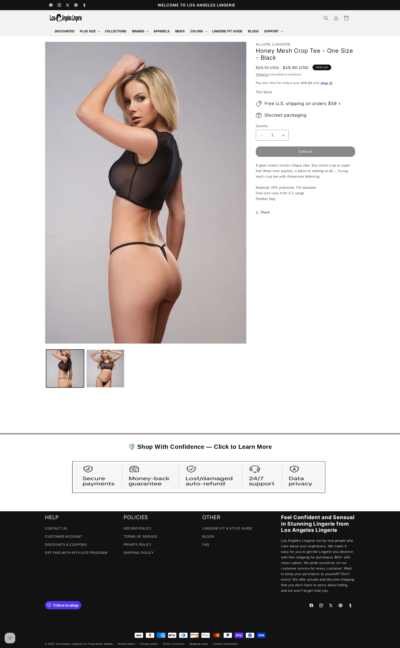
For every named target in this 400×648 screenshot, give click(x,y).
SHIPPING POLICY (139, 553)
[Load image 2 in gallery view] (105, 369)
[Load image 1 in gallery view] (65, 369)
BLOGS (208, 536)
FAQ (205, 544)
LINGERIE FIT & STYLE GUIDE (227, 528)
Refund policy (126, 643)
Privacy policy (149, 643)
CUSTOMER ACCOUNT (63, 536)
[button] (89, 31)
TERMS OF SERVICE (141, 536)
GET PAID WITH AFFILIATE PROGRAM (76, 553)
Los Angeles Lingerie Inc (71, 643)
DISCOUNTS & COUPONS (66, 544)
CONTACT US (56, 528)
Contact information (225, 643)
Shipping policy (199, 643)
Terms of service (173, 643)
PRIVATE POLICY (137, 544)
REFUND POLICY (138, 528)
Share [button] (265, 212)
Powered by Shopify (100, 643)
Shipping (262, 74)
